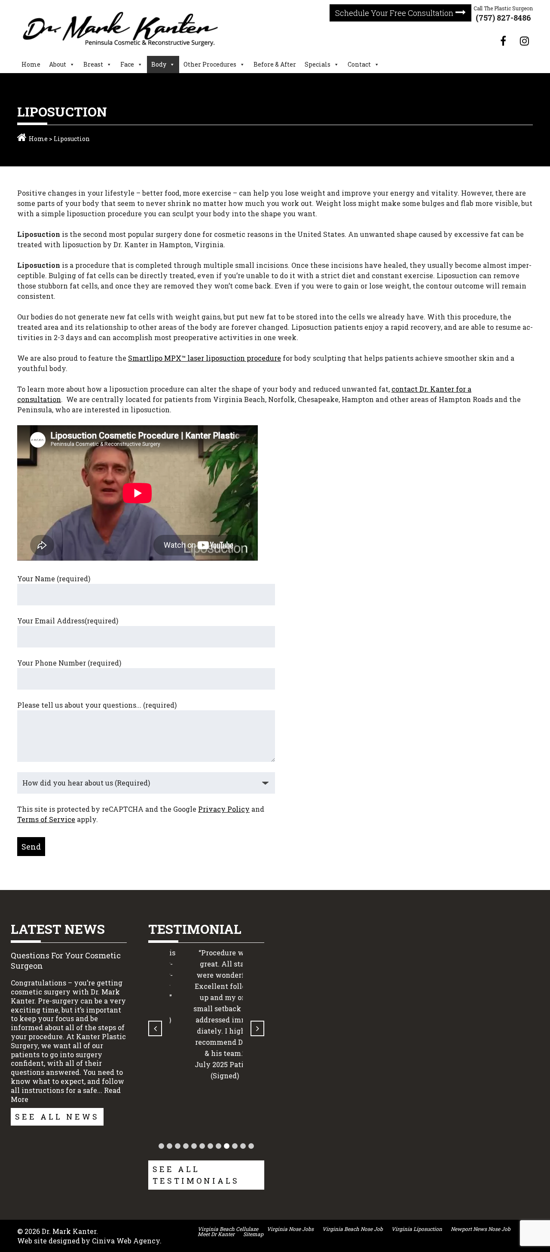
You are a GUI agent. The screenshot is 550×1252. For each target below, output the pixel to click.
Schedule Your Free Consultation (394, 13)
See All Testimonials (196, 1175)
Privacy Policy (224, 808)
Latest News (58, 929)
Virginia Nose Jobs (290, 1228)
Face (127, 64)
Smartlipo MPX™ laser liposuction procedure (204, 357)
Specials (317, 64)
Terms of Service (46, 819)
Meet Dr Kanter (216, 1234)
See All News (57, 1116)
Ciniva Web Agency (126, 1240)
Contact (359, 64)
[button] (161, 1146)
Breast (93, 64)
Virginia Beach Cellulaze (228, 1228)
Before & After (275, 64)
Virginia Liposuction (416, 1228)
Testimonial (194, 929)
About (57, 64)
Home (30, 64)
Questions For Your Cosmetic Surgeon (66, 960)
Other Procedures (209, 64)
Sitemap (253, 1234)
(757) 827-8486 (503, 17)
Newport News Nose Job (480, 1228)
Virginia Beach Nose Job (352, 1228)
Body (158, 64)
